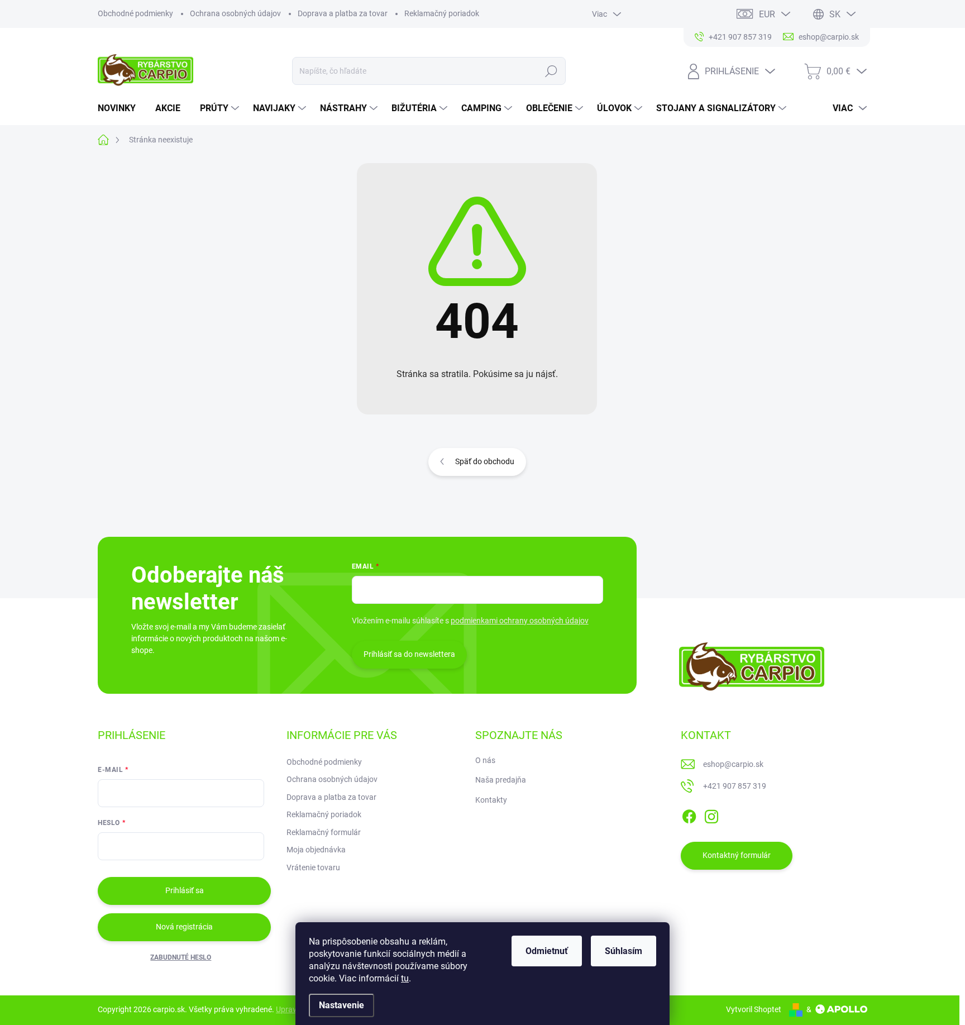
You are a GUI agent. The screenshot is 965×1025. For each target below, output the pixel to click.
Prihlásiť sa (184, 890)
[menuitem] (121, 108)
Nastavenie (341, 1005)
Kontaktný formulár (737, 855)
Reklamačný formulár (323, 832)
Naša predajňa (500, 779)
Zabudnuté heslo (180, 957)
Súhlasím (623, 951)
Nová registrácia (184, 926)
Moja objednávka (316, 849)
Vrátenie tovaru (313, 867)
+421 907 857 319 (734, 785)
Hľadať (551, 70)
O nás (485, 760)
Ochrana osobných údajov (235, 13)
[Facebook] (689, 814)
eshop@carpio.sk (733, 764)
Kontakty (491, 799)
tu (405, 978)
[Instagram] (711, 814)
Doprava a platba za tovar (343, 13)
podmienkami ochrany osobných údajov (520, 620)
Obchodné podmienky (135, 13)
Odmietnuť (547, 951)
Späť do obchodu (484, 461)
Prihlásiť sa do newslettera (409, 654)
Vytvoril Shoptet (753, 1009)
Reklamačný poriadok (441, 13)
